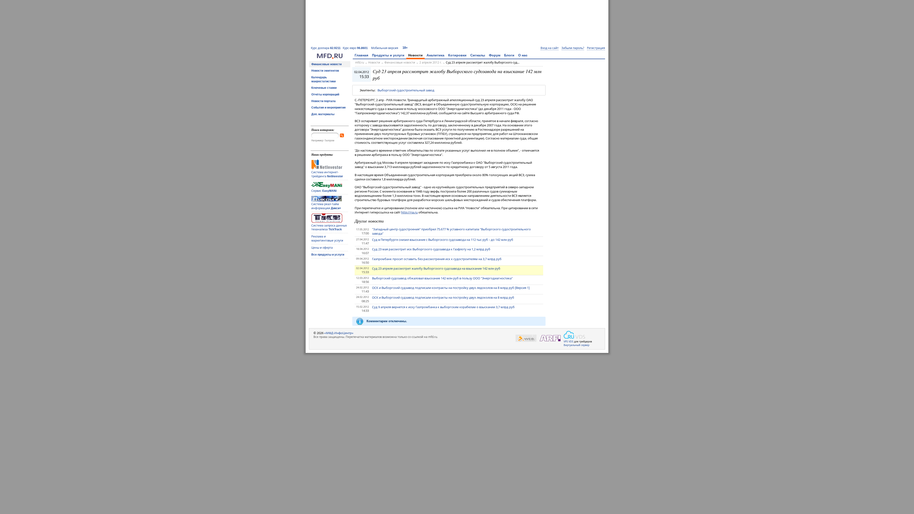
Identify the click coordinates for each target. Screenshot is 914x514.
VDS (571, 341)
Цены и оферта (322, 248)
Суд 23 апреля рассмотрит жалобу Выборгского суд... (482, 62)
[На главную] (330, 58)
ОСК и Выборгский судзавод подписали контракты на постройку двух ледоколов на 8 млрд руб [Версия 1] (451, 288)
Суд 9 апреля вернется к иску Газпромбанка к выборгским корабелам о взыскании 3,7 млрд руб (443, 307)
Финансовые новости (326, 64)
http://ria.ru (409, 212)
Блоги (509, 55)
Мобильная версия (384, 48)
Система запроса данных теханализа (329, 227)
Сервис (324, 191)
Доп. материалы (322, 114)
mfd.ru (359, 62)
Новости (415, 55)
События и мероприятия (328, 107)
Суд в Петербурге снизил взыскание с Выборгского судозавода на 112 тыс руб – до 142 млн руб (442, 239)
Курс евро (355, 48)
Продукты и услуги (388, 55)
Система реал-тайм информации (326, 206)
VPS (566, 341)
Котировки (457, 55)
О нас (522, 55)
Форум (494, 55)
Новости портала (323, 101)
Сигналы (477, 55)
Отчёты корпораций (325, 94)
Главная (361, 55)
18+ (405, 47)
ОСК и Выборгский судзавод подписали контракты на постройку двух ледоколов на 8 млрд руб (443, 297)
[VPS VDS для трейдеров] (574, 335)
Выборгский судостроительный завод (406, 90)
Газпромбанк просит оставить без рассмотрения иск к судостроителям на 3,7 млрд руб (437, 259)
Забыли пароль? (572, 48)
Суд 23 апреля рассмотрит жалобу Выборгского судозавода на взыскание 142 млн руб (436, 268)
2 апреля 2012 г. (430, 62)
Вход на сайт (550, 48)
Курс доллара (326, 48)
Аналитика (435, 55)
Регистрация (596, 48)
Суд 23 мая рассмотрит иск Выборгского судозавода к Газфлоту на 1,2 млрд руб (431, 249)
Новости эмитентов (325, 70)
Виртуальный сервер (576, 345)
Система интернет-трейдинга (327, 174)
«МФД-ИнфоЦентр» (338, 333)
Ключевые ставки (324, 87)
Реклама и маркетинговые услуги (327, 238)
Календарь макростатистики (323, 79)
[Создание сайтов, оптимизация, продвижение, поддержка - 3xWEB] (526, 338)
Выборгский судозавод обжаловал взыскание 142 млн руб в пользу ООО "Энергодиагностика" (442, 278)
